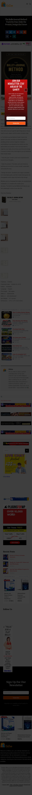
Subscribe (16, 123)
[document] (16, 397)
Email (8, 115)
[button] (25, 89)
